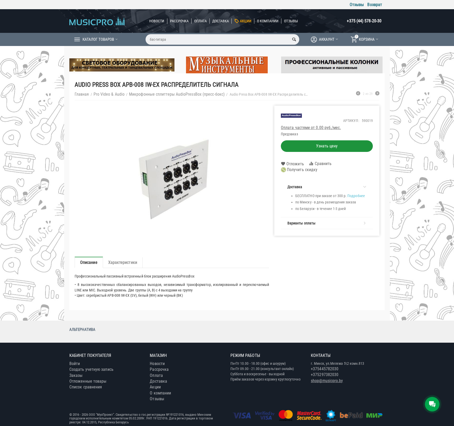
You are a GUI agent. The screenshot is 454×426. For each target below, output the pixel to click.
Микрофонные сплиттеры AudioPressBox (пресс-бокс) (177, 94)
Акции (245, 21)
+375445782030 (324, 368)
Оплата (200, 21)
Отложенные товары (87, 381)
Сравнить (323, 163)
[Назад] (358, 94)
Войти (74, 363)
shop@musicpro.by (327, 380)
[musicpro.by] (97, 20)
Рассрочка (179, 21)
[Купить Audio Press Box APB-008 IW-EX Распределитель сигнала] (172, 179)
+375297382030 (324, 374)
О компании (268, 21)
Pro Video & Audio (109, 94)
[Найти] (294, 39)
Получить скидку (302, 169)
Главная (82, 94)
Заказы (75, 375)
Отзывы (357, 4)
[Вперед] (377, 94)
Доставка (220, 21)
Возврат (374, 4)
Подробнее (356, 196)
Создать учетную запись (91, 369)
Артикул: (351, 121)
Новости (156, 21)
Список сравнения (85, 386)
